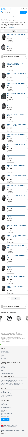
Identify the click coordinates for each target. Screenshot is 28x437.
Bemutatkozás (4, 351)
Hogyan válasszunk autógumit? (12, 56)
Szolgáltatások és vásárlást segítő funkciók (11, 391)
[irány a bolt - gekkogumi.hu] (3, 96)
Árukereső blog (4, 357)
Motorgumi (3, 372)
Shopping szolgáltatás (6, 413)
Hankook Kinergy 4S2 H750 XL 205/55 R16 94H (12, 380)
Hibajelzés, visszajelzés (6, 395)
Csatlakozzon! (5, 419)
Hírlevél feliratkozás (6, 392)
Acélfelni (18, 323)
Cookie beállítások (5, 397)
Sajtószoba (3, 358)
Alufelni (9, 323)
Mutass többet (11, 27)
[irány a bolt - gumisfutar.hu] (3, 65)
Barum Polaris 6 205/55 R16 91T (8, 382)
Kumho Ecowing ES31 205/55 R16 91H (10, 384)
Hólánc (2, 370)
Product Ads (4, 409)
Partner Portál (4, 403)
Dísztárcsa (3, 369)
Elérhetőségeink (5, 352)
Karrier (2, 355)
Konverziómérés (5, 416)
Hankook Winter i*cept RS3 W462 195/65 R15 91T (13, 383)
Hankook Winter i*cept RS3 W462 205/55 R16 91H (13, 379)
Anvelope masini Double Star (10, 426)
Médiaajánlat (4, 410)
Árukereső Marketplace (6, 407)
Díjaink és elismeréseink (7, 354)
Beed (2, 414)
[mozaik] (15, 31)
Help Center (4, 404)
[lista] (13, 31)
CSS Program (4, 412)
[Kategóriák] (19, 9)
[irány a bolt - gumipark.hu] (3, 37)
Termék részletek (10, 41)
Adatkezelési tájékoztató (7, 430)
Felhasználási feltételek (19, 430)
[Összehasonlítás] (21, 9)
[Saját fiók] (26, 9)
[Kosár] (24, 9)
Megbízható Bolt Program (7, 406)
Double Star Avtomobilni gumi (10, 425)
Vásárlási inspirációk (6, 394)
